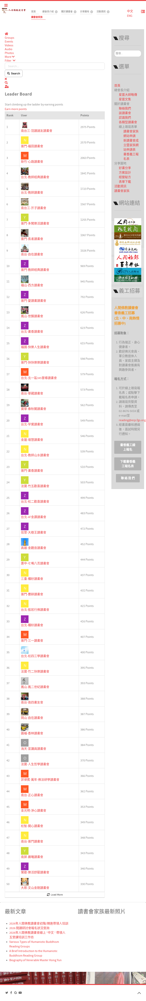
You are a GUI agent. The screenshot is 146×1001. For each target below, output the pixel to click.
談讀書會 (125, 113)
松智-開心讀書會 (32, 826)
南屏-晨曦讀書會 (32, 857)
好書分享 (125, 168)
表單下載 (125, 181)
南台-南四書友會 (32, 702)
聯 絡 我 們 (128, 478)
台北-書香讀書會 (32, 331)
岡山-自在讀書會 (32, 718)
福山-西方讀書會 (32, 285)
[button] (55, 57)
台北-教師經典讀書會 (35, 177)
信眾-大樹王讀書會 (33, 532)
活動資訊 (120, 186)
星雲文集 (125, 99)
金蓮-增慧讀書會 (32, 440)
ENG (129, 16)
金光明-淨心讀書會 (33, 810)
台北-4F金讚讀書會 (33, 517)
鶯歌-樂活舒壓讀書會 (35, 872)
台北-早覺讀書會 (32, 424)
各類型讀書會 (128, 122)
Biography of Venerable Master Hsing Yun (35, 960)
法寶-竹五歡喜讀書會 (35, 486)
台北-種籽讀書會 (32, 625)
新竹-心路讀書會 (32, 161)
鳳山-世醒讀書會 (32, 316)
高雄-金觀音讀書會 (33, 548)
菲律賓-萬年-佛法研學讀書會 (40, 779)
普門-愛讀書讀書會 (33, 301)
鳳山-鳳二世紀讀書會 (35, 687)
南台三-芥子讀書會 (33, 208)
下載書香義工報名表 (127, 464)
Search (15, 73)
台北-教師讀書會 (32, 192)
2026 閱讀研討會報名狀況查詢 (29, 928)
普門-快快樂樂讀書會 (35, 362)
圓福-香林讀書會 (32, 733)
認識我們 (125, 117)
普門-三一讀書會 (32, 640)
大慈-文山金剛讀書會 (35, 888)
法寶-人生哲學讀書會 (35, 764)
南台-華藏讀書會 (32, 393)
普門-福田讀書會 (32, 146)
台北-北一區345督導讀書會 (39, 378)
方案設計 (125, 172)
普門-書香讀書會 (32, 470)
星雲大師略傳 (128, 95)
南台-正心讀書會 (32, 795)
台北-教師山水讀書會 (35, 455)
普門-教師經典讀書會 (35, 270)
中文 (130, 11)
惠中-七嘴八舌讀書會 (35, 563)
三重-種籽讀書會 (32, 579)
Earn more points (16, 109)
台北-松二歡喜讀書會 (35, 501)
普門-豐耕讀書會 (32, 594)
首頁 (117, 85)
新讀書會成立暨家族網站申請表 (131, 145)
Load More (56, 894)
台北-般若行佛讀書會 (35, 610)
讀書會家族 (121, 191)
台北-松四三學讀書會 (35, 656)
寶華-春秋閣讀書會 (33, 409)
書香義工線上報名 (127, 447)
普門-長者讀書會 (32, 239)
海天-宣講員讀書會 (33, 749)
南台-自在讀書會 (32, 254)
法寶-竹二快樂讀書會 (35, 671)
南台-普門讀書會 (32, 841)
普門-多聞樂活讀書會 (35, 223)
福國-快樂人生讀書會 (35, 347)
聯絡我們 (125, 108)
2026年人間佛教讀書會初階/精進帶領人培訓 (38, 923)
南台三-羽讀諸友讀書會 (36, 131)
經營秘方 (125, 177)
